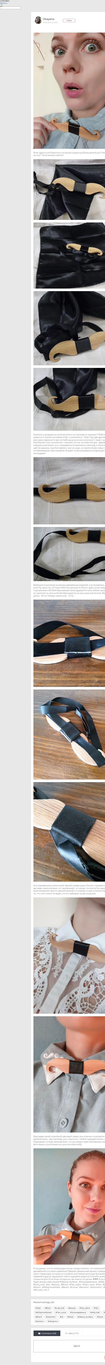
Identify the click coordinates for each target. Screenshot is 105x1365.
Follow (69, 20)
